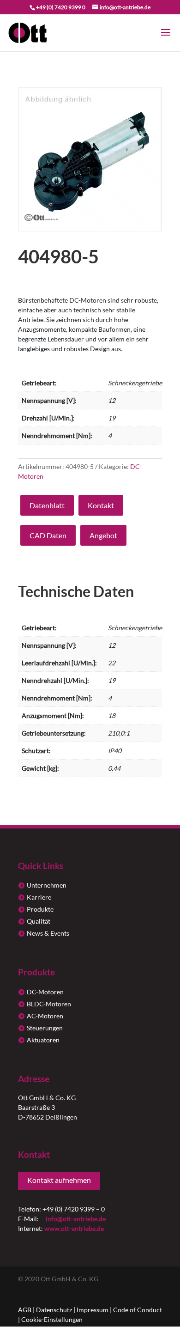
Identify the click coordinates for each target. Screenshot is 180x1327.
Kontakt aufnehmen (59, 1179)
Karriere (39, 897)
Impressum (92, 1310)
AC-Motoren (45, 1016)
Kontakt (101, 505)
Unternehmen (46, 885)
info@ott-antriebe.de (76, 1219)
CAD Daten (48, 535)
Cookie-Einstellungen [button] (52, 1319)
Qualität (38, 921)
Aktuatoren (43, 1040)
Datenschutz (54, 1310)
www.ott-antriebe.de (74, 1228)
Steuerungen (45, 1028)
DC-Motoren (45, 992)
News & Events (48, 933)
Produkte (40, 909)
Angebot (103, 535)
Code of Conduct (137, 1310)
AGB (24, 1310)
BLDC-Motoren (49, 1004)
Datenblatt (47, 505)
